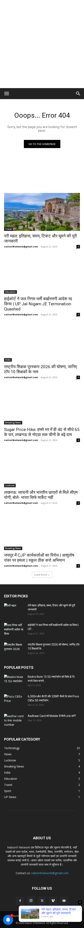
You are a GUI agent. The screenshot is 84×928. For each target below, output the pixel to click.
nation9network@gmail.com (21, 246)
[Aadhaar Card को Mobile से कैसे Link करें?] (14, 721)
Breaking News (13, 422)
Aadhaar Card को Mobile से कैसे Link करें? (52, 716)
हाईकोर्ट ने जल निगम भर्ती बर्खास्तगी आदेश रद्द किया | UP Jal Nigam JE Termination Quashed (38, 303)
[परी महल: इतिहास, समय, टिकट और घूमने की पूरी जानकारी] (42, 212)
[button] (6, 93)
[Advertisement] (42, 44)
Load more (40, 574)
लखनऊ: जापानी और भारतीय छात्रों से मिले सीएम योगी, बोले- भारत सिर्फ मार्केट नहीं (41, 495)
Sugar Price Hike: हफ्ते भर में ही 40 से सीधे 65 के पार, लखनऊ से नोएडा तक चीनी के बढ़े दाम (42, 432)
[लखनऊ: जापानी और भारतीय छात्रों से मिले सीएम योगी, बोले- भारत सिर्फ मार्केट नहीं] (42, 468)
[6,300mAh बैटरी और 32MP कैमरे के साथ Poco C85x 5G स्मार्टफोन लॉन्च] (14, 701)
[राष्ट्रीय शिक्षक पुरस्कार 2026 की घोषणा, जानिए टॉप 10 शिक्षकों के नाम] (42, 343)
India (8, 359)
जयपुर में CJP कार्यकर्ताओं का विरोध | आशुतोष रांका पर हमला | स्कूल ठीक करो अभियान (39, 558)
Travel (8, 229)
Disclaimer (17, 916)
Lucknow (9, 485)
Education (10, 291)
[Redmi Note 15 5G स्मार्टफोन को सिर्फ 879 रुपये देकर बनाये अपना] (14, 682)
